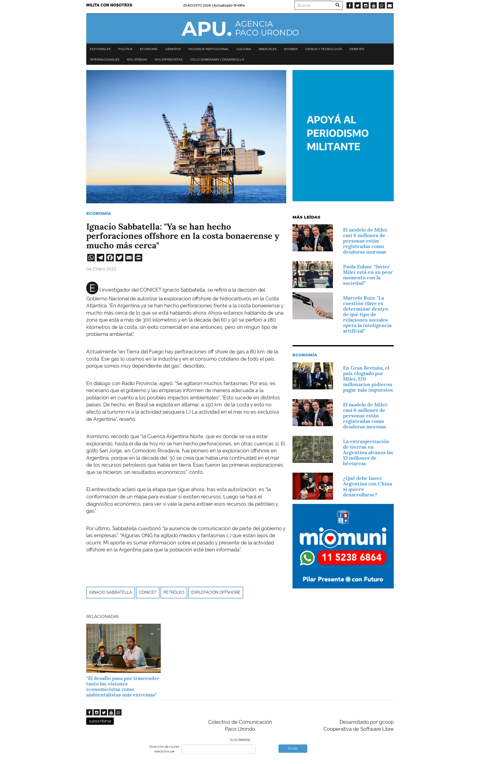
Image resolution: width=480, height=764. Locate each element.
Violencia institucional (208, 49)
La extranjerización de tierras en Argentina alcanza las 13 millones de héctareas (368, 452)
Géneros (173, 49)
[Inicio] (240, 28)
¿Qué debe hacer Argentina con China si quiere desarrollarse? (367, 486)
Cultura (243, 49)
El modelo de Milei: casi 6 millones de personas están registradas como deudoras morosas (365, 241)
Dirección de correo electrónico (164, 749)
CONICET (147, 592)
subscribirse (100, 721)
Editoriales (100, 49)
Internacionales (104, 59)
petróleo (174, 592)
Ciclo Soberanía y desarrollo (217, 59)
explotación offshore (215, 592)
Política (125, 49)
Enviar (293, 748)
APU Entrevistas (168, 59)
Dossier (291, 49)
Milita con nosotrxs (109, 5)
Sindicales (267, 49)
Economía (149, 49)
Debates (357, 49)
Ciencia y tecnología (323, 49)
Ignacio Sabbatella (110, 592)
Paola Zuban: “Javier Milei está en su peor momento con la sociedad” (368, 274)
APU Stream (137, 59)
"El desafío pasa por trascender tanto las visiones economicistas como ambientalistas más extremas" (123, 686)
